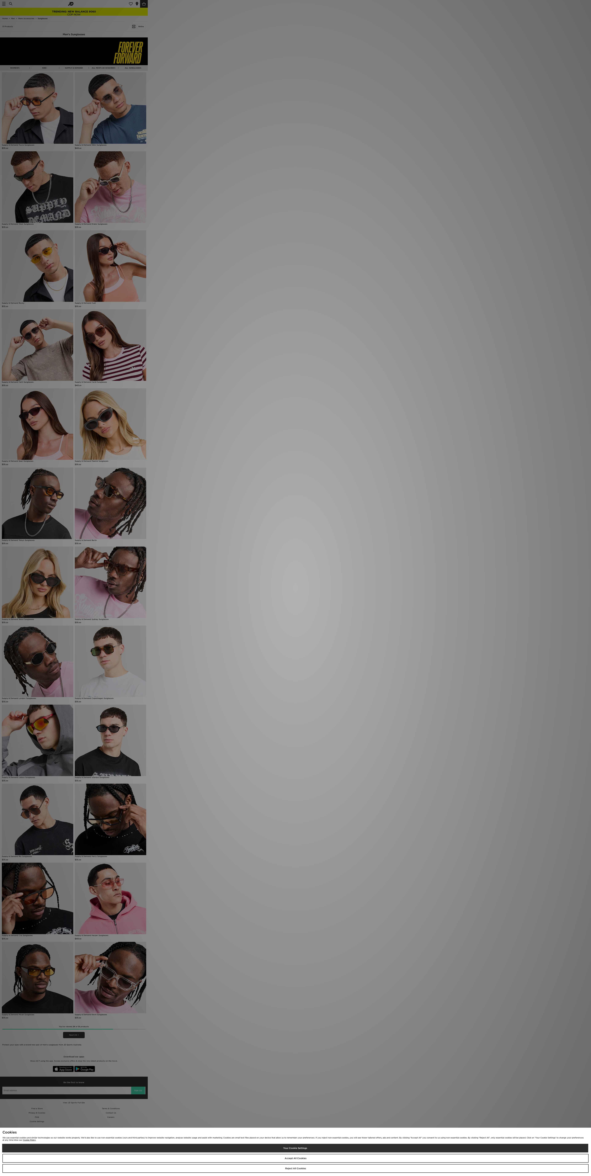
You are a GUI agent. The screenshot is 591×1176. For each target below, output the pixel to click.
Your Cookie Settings (295, 1148)
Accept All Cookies (295, 1158)
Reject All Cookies (295, 1168)
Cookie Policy (29, 1140)
